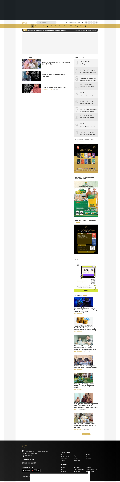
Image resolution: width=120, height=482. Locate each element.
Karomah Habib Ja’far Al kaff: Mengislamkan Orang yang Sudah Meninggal (88, 79)
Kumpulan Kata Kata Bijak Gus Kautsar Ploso (88, 63)
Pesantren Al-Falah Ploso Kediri (87, 87)
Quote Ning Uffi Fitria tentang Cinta (54, 87)
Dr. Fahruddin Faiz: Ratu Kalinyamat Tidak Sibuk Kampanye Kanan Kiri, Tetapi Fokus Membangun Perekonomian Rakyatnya (88, 95)
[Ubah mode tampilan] (79, 22)
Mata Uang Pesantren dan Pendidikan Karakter (87, 118)
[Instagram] (91, 22)
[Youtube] (32, 463)
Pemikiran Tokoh (68, 26)
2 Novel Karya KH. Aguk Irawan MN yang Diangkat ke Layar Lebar (88, 133)
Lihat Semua (86, 434)
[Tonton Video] (83, 22)
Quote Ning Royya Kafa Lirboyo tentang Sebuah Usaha (56, 63)
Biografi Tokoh (79, 26)
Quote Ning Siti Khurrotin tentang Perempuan (53, 75)
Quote (86, 26)
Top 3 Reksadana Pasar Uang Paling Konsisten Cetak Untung (85, 329)
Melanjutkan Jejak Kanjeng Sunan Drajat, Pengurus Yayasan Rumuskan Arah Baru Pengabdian (41, 30)
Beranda (37, 26)
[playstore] (35, 471)
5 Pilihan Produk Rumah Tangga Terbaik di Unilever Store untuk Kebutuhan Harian (94, 30)
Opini (47, 26)
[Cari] (37, 22)
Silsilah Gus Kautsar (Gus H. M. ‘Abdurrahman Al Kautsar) (88, 71)
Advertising (78, 313)
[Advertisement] (60, 10)
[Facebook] (86, 22)
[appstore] (26, 471)
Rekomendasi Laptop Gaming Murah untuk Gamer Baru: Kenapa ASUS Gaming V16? (86, 310)
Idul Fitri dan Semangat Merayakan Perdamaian (86, 102)
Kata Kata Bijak (47, 78)
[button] (66, 22)
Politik (61, 26)
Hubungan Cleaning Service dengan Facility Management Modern (84, 385)
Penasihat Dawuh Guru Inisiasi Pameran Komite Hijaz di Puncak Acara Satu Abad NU (88, 110)
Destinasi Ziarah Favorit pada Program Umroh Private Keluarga (85, 367)
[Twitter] (89, 22)
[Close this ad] (89, 472)
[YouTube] (94, 22)
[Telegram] (96, 22)
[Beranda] (32, 26)
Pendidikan (54, 26)
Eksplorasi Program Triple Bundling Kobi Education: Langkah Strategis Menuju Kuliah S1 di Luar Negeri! (85, 348)
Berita (43, 26)
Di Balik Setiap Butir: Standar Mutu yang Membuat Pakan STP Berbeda (85, 425)
